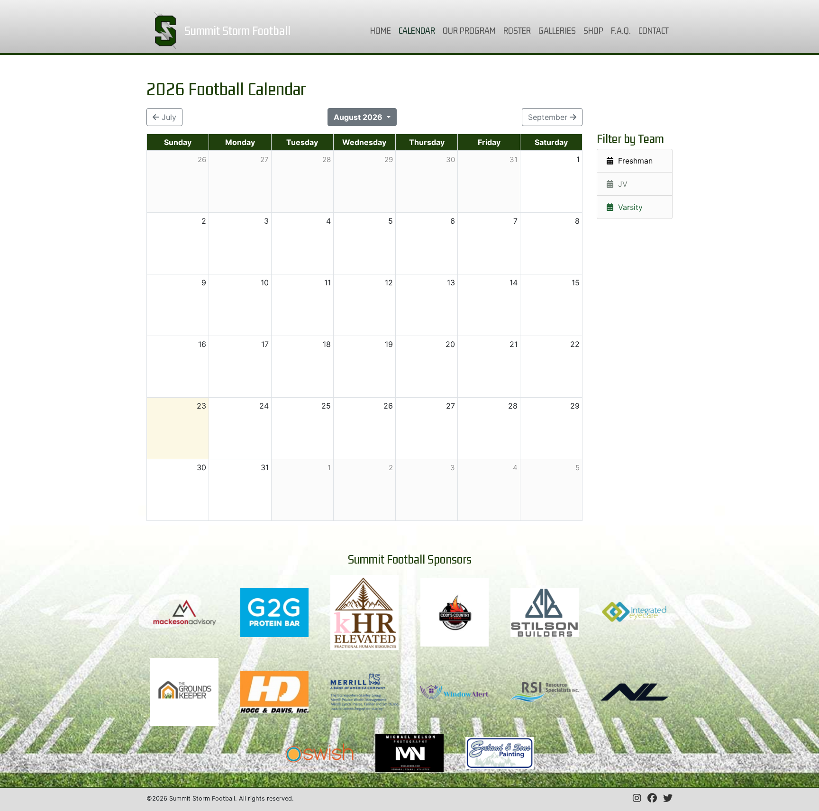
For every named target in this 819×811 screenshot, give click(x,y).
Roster (517, 30)
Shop (593, 30)
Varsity (628, 207)
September (549, 117)
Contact (653, 30)
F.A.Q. (621, 30)
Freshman (633, 160)
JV (620, 184)
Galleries (557, 30)
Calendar (419, 30)
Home (382, 30)
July (167, 117)
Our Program (469, 30)
